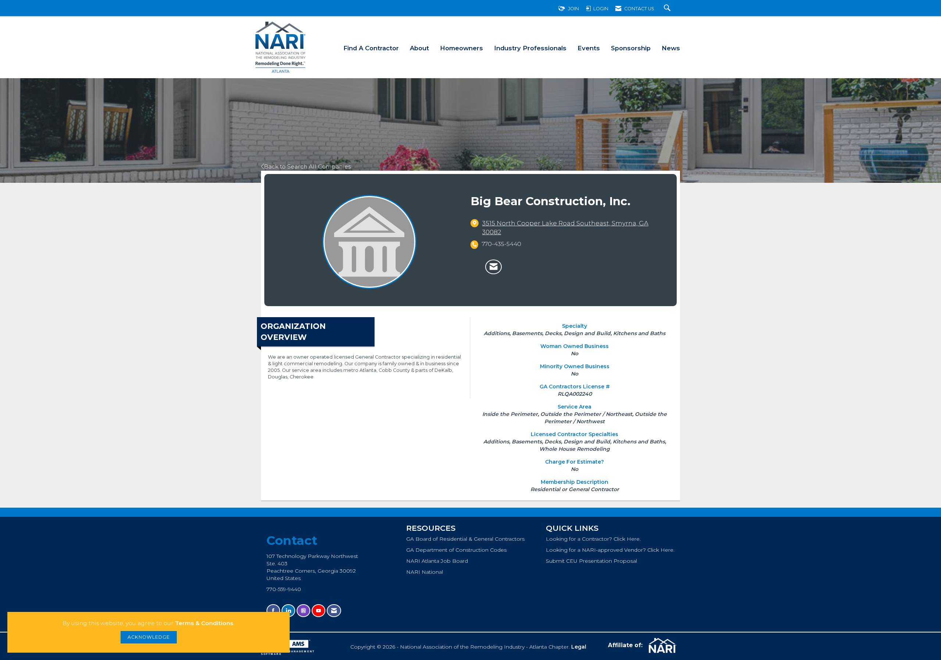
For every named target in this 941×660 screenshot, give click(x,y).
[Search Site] (668, 8)
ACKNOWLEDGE (149, 637)
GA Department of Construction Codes (456, 550)
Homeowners (461, 48)
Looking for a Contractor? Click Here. (593, 539)
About (419, 48)
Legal (578, 647)
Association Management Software (288, 652)
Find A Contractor (371, 48)
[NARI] (661, 645)
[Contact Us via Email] (334, 610)
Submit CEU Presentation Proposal (591, 561)
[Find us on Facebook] (273, 610)
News (671, 48)
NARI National (424, 572)
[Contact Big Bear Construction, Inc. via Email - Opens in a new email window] (493, 267)
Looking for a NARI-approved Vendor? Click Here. (610, 550)
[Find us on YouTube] (318, 610)
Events (588, 48)
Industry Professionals (530, 48)
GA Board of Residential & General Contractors (465, 539)
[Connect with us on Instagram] (303, 610)
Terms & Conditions (204, 623)
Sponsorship (631, 48)
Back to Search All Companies (307, 166)
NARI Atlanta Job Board (437, 561)
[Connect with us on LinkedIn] (288, 610)
